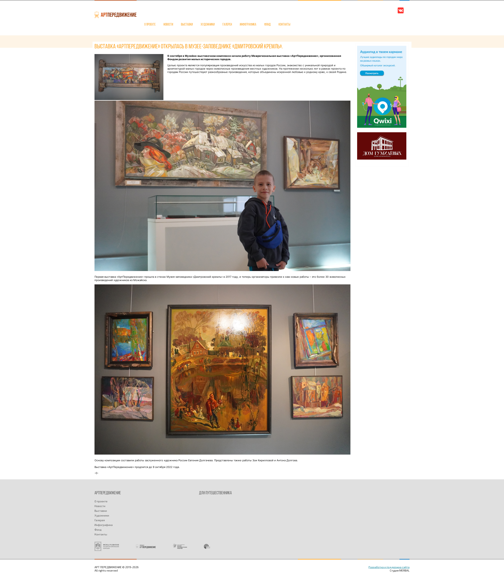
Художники (208, 25)
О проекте (150, 25)
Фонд (267, 25)
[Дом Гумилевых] (381, 158)
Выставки (187, 25)
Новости (168, 25)
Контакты (284, 25)
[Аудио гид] (381, 126)
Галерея (227, 25)
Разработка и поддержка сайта (389, 567)
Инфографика (248, 25)
